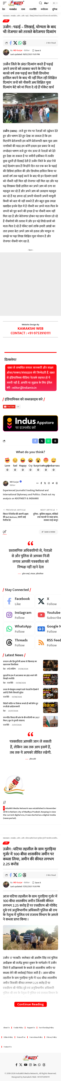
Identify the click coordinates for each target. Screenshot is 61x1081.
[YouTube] (25, 1064)
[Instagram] (49, 483)
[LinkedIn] (35, 1064)
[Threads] (56, 483)
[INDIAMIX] (16, 3)
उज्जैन (6, 21)
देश (4, 669)
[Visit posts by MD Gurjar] (5, 483)
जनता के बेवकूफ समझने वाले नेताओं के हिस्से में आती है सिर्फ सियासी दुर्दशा (21, 691)
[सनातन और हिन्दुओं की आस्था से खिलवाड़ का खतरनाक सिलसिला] (50, 665)
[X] (45, 483)
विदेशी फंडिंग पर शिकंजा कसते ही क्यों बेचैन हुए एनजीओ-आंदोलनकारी (20, 705)
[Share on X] (15, 43)
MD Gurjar (17, 50)
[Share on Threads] (24, 43)
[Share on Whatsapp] (20, 43)
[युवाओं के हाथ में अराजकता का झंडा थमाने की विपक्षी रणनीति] (50, 679)
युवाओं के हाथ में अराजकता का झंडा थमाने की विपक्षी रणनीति (20, 677)
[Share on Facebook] (11, 43)
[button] (5, 3)
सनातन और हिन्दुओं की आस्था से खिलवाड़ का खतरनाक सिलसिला (20, 663)
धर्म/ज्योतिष (11, 669)
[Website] (37, 483)
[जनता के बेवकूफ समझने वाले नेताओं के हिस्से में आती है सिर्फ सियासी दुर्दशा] (50, 693)
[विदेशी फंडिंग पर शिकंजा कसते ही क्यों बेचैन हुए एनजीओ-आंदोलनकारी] (50, 707)
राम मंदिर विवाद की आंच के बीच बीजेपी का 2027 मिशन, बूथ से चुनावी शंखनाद (21, 719)
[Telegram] (53, 483)
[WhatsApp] (18, 628)
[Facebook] (41, 483)
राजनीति (10, 683)
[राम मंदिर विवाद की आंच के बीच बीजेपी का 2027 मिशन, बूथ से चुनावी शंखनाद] (50, 721)
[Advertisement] (30, 284)
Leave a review (49, 532)
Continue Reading (30, 1004)
